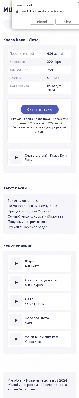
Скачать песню (39, 109)
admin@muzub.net (22, 389)
